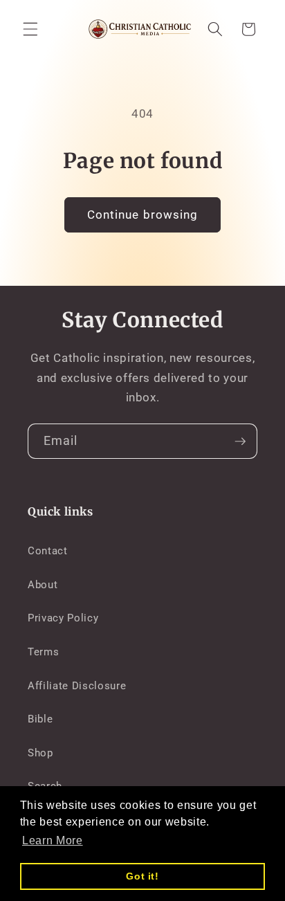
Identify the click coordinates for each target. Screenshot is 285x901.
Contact (48, 551)
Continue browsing (143, 214)
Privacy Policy (63, 618)
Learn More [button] (52, 840)
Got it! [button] (142, 876)
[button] (30, 29)
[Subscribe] (240, 441)
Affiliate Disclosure (77, 686)
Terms (43, 652)
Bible (40, 719)
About (42, 585)
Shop (40, 753)
